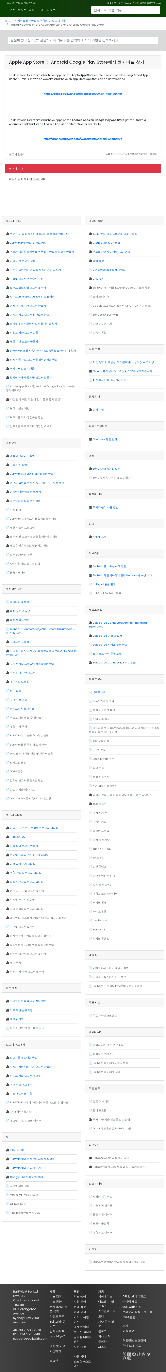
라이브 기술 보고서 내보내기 (26, 1075)
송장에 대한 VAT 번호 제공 (25, 491)
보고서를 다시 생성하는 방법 (26, 417)
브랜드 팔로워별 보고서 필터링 (28, 287)
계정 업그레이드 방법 (22, 456)
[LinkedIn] (129, 1353)
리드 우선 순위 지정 (21, 1010)
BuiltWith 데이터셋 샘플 (106, 1072)
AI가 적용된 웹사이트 (105, 786)
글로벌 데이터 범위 (83, 1339)
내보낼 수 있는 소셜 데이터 (25, 1120)
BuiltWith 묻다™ (58, 1324)
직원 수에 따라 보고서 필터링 (27, 971)
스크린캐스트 (106, 1311)
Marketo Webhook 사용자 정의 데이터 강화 (119, 1262)
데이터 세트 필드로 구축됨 (108, 1045)
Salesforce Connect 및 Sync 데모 (114, 662)
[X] (124, 1353)
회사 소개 (104, 1336)
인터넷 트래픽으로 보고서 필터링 (29, 855)
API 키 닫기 (99, 536)
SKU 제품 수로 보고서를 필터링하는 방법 (33, 359)
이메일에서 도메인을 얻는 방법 (111, 968)
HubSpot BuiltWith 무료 (107, 593)
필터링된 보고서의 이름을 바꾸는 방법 (32, 945)
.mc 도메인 (99, 911)
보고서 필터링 (83, 1332)
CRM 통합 (128, 1317)
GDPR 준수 (16, 771)
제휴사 (102, 1347)
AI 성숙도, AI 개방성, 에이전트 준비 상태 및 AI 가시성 (123, 362)
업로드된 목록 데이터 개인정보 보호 (31, 426)
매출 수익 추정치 (20, 726)
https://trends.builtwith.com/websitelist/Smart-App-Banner (83, 94)
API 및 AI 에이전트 (134, 1296)
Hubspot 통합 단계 (104, 584)
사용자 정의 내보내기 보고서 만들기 (31, 1066)
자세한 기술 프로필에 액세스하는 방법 (32, 663)
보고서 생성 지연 (20, 408)
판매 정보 (80, 1307)
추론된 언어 (99, 750)
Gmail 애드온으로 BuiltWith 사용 (112, 1128)
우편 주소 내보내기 (21, 1084)
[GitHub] (124, 1357)
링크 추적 (98, 768)
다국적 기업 (99, 821)
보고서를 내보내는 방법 (23, 1057)
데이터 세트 (129, 1301)
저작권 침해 (99, 902)
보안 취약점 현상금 (104, 875)
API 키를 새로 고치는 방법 (25, 563)
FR (115, 3)
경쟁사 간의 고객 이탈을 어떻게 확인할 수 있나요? (122, 795)
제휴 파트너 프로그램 (22, 527)
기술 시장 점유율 (102, 1205)
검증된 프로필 (101, 831)
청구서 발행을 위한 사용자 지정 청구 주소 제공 (37, 482)
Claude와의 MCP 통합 (106, 242)
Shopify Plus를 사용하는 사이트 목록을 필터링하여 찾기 (43, 350)
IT (121, 3)
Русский (127, 3)
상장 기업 (98, 409)
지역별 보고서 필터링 (22, 926)
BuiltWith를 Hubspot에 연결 (109, 566)
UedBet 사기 (100, 920)
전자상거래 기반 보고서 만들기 (28, 305)
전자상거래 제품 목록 (58, 1309)
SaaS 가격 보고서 (103, 701)
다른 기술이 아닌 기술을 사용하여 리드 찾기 (35, 269)
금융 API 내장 (18, 572)
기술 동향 (56, 1301)
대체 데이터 (81, 1327)
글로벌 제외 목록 (20, 1186)
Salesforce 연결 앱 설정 (107, 635)
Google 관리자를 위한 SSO (26, 1177)
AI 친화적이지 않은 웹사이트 (109, 380)
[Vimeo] (148, 1353)
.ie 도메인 (98, 857)
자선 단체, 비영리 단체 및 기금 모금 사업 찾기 (36, 399)
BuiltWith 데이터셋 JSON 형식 (110, 1063)
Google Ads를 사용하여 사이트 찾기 (32, 798)
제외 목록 (15, 962)
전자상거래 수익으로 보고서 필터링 (30, 935)
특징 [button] (20, 10)
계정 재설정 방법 (20, 620)
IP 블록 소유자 (101, 776)
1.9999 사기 (99, 692)
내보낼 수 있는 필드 (106, 1303)
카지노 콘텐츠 (101, 938)
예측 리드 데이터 (102, 1232)
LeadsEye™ (57, 1336)
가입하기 (55, 1351)
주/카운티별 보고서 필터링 (25, 873)
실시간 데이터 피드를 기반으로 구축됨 (115, 234)
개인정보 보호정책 (134, 1340)
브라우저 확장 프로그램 (137, 1312)
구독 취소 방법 (18, 465)
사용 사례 (80, 1356)
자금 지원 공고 (18, 699)
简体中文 (151, 3)
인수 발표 (15, 690)
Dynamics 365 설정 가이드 (109, 269)
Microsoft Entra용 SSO (24, 1195)
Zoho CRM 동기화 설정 (106, 468)
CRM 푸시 (98, 278)
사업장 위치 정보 (102, 1196)
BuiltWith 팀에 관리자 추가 (25, 1168)
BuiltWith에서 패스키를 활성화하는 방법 (33, 518)
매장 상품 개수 (101, 839)
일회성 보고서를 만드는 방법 (26, 780)
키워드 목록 (57, 1316)
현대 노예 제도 (131, 1346)
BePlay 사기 (100, 929)
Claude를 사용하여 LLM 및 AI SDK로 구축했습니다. (123, 371)
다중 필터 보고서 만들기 (24, 846)
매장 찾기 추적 (101, 812)
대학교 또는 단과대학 (105, 893)
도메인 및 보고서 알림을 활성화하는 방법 (34, 536)
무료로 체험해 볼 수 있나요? (26, 717)
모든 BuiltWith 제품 (21, 554)
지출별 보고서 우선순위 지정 (26, 278)
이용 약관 (128, 1331)
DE (111, 3)
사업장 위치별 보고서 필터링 (26, 909)
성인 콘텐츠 (99, 866)
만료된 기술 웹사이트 (22, 789)
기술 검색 (56, 1296)
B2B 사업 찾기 (18, 837)
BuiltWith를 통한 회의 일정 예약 (28, 744)
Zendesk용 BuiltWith (105, 314)
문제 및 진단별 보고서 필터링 (27, 890)
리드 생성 (80, 1296)
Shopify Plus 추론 (103, 759)
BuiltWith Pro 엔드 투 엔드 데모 (28, 242)
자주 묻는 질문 (106, 1324)
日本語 (143, 3)
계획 (32, 10)
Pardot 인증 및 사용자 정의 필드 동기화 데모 (119, 1167)
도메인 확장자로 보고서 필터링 (28, 953)
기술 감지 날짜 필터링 (22, 864)
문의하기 (104, 1341)
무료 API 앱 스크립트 (105, 1015)
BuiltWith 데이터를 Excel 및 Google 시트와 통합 (121, 287)
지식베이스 (105, 1296)
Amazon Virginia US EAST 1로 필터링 (32, 296)
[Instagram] (129, 1357)
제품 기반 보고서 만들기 (24, 341)
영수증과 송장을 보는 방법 (25, 501)
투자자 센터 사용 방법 (105, 507)
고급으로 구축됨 (19, 642)
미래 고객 (80, 1312)
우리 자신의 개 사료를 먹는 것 (27, 1028)
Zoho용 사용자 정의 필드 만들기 (112, 477)
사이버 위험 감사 (81, 1319)
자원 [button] (49, 10)
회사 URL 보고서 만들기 (23, 368)
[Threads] (144, 1353)
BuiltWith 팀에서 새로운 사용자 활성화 (32, 1159)
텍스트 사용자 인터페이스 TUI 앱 (112, 251)
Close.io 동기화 (102, 323)
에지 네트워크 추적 (104, 710)
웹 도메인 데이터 (102, 1214)
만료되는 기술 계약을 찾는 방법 (28, 1001)
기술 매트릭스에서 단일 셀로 (109, 977)
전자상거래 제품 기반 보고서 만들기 (31, 377)
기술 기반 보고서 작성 (22, 261)
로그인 (10, 2)
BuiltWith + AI (131, 1307)
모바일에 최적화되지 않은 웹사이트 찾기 (33, 323)
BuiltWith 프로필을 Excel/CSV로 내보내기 (117, 986)
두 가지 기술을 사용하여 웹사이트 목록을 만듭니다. (39, 234)
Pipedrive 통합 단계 (105, 439)
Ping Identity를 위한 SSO (25, 1213)
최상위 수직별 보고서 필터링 (26, 882)
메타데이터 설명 (19, 602)
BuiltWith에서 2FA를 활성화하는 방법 (31, 473)
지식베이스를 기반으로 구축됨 (30, 20)
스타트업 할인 (18, 762)
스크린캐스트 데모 (82, 1363)
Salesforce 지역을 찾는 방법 (110, 644)
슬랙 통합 (98, 261)
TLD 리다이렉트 (102, 848)
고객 (41, 10)
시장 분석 (80, 1301)
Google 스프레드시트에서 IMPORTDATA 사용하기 (123, 305)
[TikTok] (139, 1353)
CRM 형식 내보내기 (21, 1111)
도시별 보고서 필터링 (22, 900)
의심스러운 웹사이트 (22, 708)
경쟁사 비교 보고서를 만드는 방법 (29, 314)
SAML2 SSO (17, 1150)
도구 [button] (9, 10)
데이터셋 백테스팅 (103, 1054)
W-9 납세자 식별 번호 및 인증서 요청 (31, 753)
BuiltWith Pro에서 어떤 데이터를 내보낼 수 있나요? (40, 1102)
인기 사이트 (57, 1331)
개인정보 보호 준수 (21, 681)
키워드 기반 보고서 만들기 (25, 332)
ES (118, 3)
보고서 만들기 (60, 20)
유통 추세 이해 (101, 1101)
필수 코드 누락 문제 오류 (107, 653)
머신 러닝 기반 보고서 (22, 672)
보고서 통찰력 (101, 1223)
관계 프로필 (99, 1110)
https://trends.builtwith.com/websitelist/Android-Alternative (83, 139)
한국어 (136, 3)
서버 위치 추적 (101, 719)
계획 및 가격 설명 (20, 611)
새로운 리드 (17, 1019)
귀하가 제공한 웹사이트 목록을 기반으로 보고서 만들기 (42, 251)
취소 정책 (15, 509)
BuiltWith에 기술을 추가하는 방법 (29, 735)
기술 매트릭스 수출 (21, 1093)
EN (107, 3)
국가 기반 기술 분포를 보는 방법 (111, 1119)
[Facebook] (134, 1353)
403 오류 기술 (101, 741)
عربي (158, 3)
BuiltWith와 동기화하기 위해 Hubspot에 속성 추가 (122, 575)
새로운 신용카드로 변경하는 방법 (29, 545)
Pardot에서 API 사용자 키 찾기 (111, 1158)
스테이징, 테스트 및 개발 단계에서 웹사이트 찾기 (38, 917)
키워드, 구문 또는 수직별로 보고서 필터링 (34, 828)
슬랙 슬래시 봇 (101, 296)
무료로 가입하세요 (26, 2)
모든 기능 (80, 1347)
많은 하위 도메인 (102, 884)
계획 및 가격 (57, 1346)
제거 (125, 1326)
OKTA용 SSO (18, 1204)
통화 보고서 (99, 803)
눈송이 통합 (99, 332)
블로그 (102, 1331)
